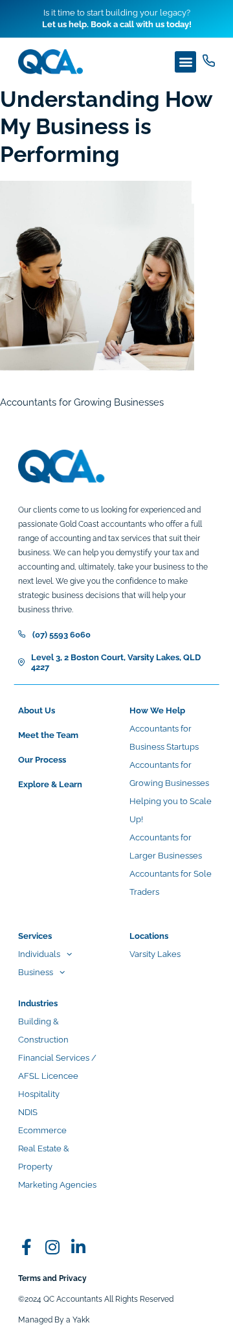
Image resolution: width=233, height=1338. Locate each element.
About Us (36, 710)
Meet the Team (48, 735)
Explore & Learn (50, 784)
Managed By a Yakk (53, 1319)
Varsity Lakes (155, 954)
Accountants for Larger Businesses (165, 846)
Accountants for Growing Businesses (169, 774)
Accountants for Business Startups (164, 738)
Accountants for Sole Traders (170, 883)
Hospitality (39, 1094)
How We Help (157, 710)
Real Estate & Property (43, 1157)
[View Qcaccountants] (26, 1247)
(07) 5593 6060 (61, 635)
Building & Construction (43, 1030)
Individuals (39, 954)
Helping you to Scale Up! (170, 810)
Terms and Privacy (52, 1278)
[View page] (209, 60)
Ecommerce (42, 1130)
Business (35, 972)
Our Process (42, 760)
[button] (185, 62)
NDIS (28, 1112)
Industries (38, 1003)
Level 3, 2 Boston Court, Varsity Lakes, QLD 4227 (116, 662)
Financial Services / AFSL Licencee (57, 1067)
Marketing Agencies (57, 1185)
